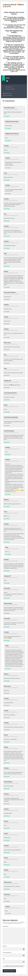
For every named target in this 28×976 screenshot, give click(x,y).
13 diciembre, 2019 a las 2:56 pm (12, 461)
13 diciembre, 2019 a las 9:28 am (11, 687)
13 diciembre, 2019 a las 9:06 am (11, 859)
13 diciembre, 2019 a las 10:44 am (11, 382)
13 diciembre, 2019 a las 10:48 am (11, 369)
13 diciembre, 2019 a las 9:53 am (11, 525)
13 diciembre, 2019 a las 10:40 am (11, 394)
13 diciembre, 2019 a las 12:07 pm (11, 254)
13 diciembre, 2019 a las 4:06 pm (11, 147)
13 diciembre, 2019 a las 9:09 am (11, 834)
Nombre (4, 946)
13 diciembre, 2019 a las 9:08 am (11, 847)
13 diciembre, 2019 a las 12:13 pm (11, 242)
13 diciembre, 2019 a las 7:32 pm (12, 135)
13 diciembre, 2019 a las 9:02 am (11, 895)
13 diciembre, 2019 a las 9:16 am (11, 724)
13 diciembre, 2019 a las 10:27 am (11, 418)
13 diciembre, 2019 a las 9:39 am (11, 619)
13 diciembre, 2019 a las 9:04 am (11, 871)
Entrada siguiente (8, 95)
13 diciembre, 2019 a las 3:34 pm (11, 174)
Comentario (6, 926)
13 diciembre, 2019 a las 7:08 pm (12, 122)
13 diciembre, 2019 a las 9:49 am (11, 560)
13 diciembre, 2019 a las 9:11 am (11, 795)
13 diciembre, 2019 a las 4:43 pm (11, 109)
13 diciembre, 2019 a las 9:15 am (11, 736)
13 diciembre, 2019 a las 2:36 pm (11, 200)
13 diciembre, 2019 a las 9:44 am (11, 589)
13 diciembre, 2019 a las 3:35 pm (12, 186)
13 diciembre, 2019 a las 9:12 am (11, 783)
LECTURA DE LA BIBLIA (10, 89)
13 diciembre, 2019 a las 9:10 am (11, 810)
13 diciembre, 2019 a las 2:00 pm (11, 215)
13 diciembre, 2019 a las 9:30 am (11, 633)
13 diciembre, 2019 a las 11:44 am (11, 272)
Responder (7, 116)
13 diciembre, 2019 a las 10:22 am (12, 448)
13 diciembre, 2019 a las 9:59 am (12, 548)
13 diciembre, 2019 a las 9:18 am (11, 712)
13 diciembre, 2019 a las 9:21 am (11, 699)
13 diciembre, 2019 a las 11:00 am (11, 330)
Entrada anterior (8, 93)
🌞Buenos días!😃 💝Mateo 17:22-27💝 (13, 5)
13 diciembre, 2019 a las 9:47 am (11, 577)
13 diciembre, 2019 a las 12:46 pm (11, 227)
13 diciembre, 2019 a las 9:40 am (11, 604)
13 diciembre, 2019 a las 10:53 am (11, 356)
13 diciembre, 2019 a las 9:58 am (11, 513)
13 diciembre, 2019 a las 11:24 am (12, 908)
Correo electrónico (7, 952)
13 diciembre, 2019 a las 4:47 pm (12, 159)
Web (4, 958)
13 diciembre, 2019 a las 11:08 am (11, 318)
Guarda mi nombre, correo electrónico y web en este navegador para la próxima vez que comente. (14, 966)
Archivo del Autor (7, 81)
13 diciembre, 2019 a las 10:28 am (11, 406)
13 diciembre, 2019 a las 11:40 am (11, 306)
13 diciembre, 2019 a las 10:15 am (11, 432)
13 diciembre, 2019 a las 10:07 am (11, 501)
